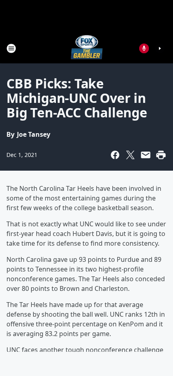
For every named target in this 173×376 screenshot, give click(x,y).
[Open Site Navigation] (11, 48)
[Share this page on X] (130, 155)
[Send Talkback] (144, 48)
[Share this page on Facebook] (115, 155)
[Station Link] (87, 48)
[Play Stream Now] (160, 48)
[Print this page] (161, 155)
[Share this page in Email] (145, 155)
